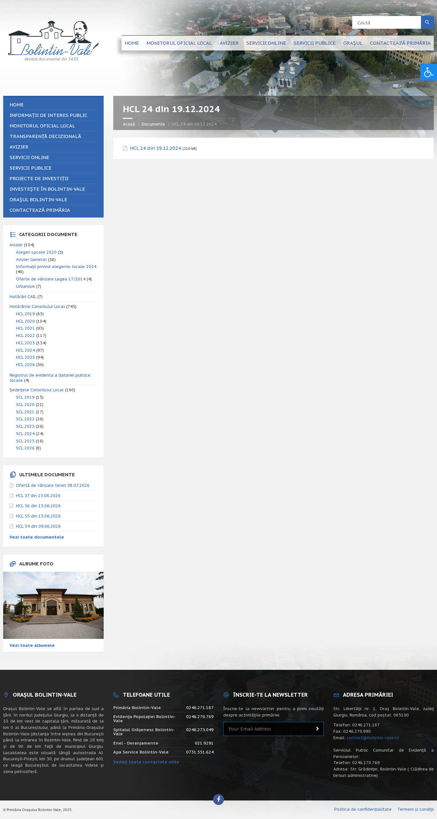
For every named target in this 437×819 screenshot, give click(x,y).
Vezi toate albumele (32, 645)
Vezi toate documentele (37, 537)
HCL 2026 (25, 364)
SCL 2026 (25, 448)
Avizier (229, 43)
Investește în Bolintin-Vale (47, 189)
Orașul (352, 43)
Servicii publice (315, 43)
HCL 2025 (25, 357)
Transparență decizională (45, 136)
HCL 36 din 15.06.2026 (38, 506)
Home (132, 43)
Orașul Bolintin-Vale (38, 199)
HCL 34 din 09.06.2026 (38, 526)
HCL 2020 (25, 321)
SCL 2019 (25, 397)
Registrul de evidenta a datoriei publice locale (50, 377)
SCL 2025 (25, 441)
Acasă (129, 124)
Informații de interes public (48, 115)
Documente (153, 124)
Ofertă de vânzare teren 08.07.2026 (53, 485)
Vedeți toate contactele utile (146, 762)
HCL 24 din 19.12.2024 (155, 148)
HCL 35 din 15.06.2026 (38, 516)
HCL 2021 (25, 328)
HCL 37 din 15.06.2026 (38, 495)
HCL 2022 (25, 335)
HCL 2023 (25, 343)
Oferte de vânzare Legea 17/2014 (50, 279)
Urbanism (25, 286)
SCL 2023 (25, 426)
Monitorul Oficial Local (179, 43)
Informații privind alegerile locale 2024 (56, 266)
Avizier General (31, 259)
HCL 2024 (25, 350)
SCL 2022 (25, 419)
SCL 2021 (25, 412)
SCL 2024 (25, 433)
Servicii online (266, 43)
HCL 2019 (25, 314)
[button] (428, 72)
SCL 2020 (25, 404)
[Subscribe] (317, 729)
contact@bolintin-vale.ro (373, 737)
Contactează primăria (400, 43)
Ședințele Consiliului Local (37, 390)
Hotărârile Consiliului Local (37, 306)
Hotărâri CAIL (23, 296)
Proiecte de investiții (39, 178)
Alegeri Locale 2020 (36, 252)
